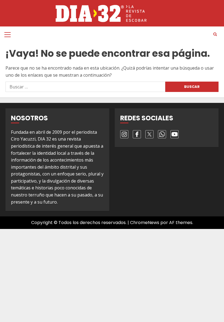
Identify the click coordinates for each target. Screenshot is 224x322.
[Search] (215, 34)
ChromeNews (144, 222)
